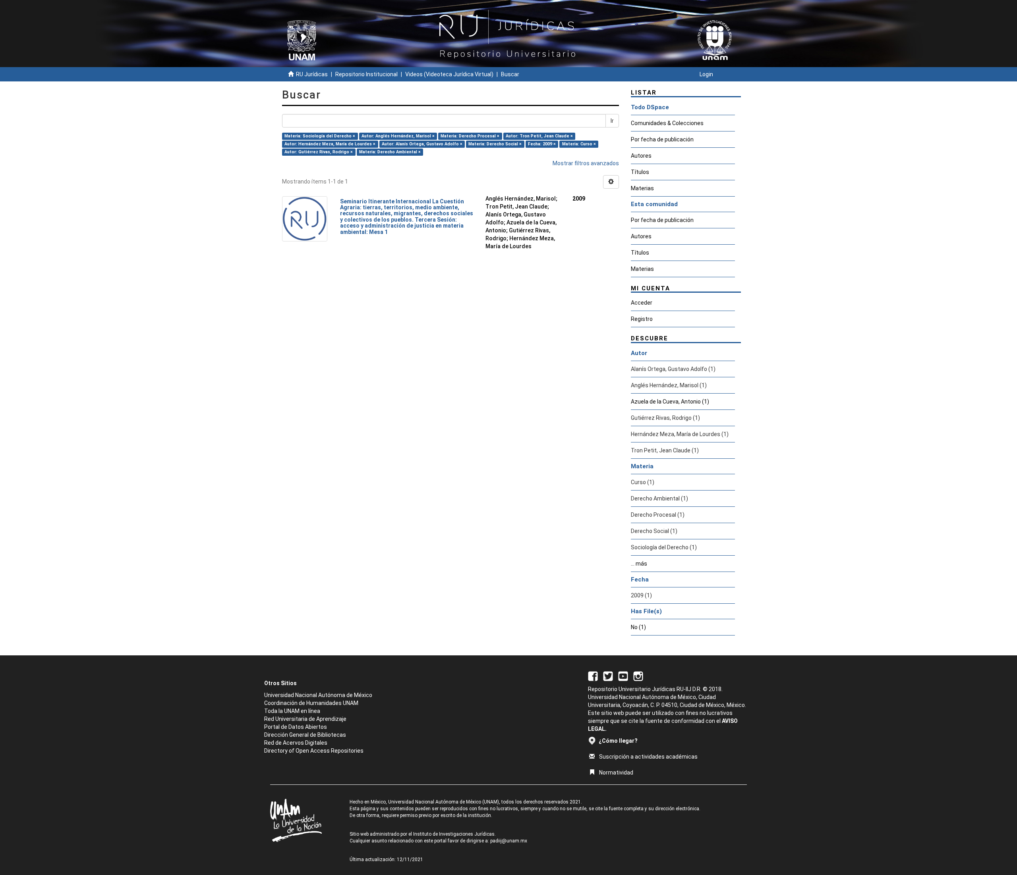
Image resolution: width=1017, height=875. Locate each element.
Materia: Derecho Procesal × (470, 136)
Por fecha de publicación (662, 139)
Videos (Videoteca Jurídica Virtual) (449, 74)
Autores (641, 156)
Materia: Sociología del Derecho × (319, 136)
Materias (642, 188)
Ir (612, 121)
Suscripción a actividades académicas (648, 756)
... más (639, 563)
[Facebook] (593, 675)
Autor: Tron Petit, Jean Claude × (539, 136)
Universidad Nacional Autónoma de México (318, 695)
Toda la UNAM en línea (292, 711)
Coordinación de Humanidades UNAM (311, 703)
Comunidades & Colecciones (667, 123)
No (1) (638, 627)
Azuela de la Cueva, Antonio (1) (670, 401)
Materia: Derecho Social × (495, 144)
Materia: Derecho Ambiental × (390, 152)
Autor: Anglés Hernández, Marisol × (398, 136)
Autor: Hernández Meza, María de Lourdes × (329, 144)
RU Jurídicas (312, 74)
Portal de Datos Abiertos (295, 727)
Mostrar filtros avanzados (586, 163)
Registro (642, 319)
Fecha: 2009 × (542, 144)
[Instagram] (638, 675)
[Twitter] (608, 675)
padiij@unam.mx (508, 841)
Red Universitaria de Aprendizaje (305, 719)
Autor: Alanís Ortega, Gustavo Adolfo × (422, 144)
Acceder (641, 302)
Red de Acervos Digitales (295, 743)
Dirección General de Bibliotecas (305, 735)
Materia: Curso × (579, 144)
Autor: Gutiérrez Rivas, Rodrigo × (318, 152)
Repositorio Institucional (366, 74)
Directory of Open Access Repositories (313, 751)
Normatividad (616, 772)
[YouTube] (623, 675)
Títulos (640, 172)
